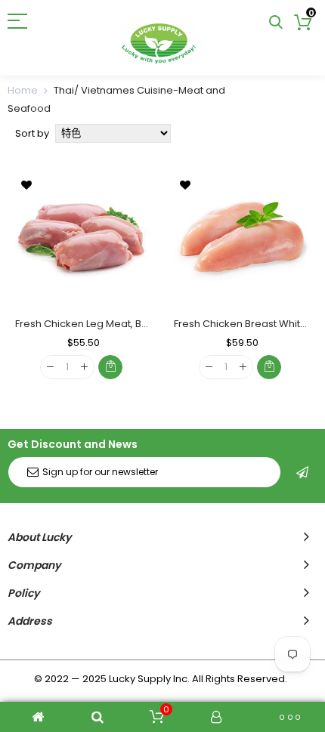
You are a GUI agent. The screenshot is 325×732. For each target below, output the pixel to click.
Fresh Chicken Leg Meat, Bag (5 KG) (101, 324)
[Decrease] (50, 367)
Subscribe (302, 472)
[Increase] (84, 367)
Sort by (32, 133)
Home (23, 90)
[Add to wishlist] (26, 184)
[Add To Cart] (110, 367)
